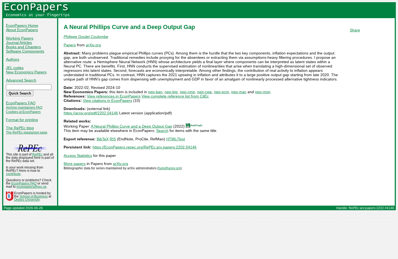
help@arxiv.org (169, 168)
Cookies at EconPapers (23, 112)
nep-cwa (204, 92)
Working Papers (19, 38)
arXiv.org (93, 45)
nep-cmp (187, 92)
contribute (13, 174)
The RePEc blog (20, 128)
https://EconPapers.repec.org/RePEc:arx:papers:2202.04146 (145, 147)
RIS (113, 139)
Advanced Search (21, 80)
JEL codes (15, 68)
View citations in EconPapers (107, 100)
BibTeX (103, 139)
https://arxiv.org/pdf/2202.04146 (91, 113)
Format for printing (22, 120)
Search (162, 130)
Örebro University (27, 199)
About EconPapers (22, 30)
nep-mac (238, 92)
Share (355, 30)
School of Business (33, 196)
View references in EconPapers (114, 96)
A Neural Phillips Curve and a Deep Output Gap (131, 126)
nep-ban (155, 92)
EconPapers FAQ (20, 103)
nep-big (171, 92)
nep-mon (262, 92)
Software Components (25, 51)
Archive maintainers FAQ (24, 107)
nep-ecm (221, 92)
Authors (12, 59)
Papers (70, 45)
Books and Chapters (23, 47)
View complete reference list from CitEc (175, 96)
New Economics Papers (26, 72)
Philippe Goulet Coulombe (86, 36)
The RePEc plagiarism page (26, 132)
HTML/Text (175, 139)
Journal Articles (19, 42)
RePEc (37, 154)
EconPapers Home (22, 25)
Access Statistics (78, 155)
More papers (75, 163)
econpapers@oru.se (32, 186)
